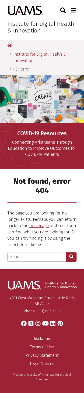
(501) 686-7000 (48, 311)
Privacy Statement (42, 355)
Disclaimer (42, 338)
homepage (39, 225)
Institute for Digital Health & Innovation (40, 27)
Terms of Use (42, 347)
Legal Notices (42, 363)
